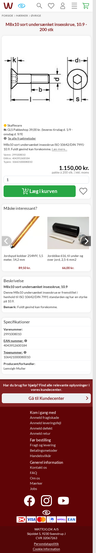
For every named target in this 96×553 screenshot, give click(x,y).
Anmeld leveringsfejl (45, 423)
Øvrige (36, 15)
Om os (35, 478)
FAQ (33, 473)
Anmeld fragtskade (44, 417)
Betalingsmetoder (43, 450)
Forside (7, 15)
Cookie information (46, 549)
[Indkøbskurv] (86, 6)
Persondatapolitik (46, 544)
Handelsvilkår (40, 456)
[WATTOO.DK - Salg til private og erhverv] (8, 6)
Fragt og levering (43, 445)
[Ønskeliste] (51, 6)
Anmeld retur (40, 433)
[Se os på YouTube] (63, 500)
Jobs (33, 489)
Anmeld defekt (41, 428)
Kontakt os (38, 467)
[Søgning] (39, 6)
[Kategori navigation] (74, 6)
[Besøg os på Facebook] (29, 500)
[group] (46, 132)
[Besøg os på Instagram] (46, 500)
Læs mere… (59, 149)
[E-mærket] (22, 5)
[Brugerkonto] (63, 6)
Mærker (22, 15)
